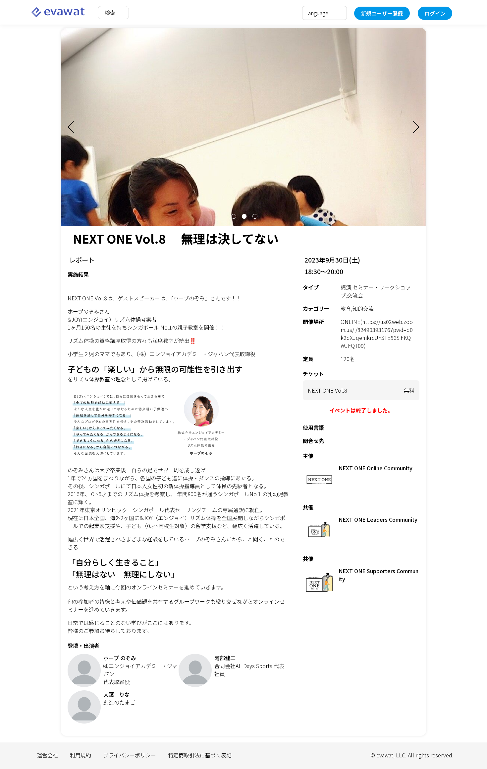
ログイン (435, 13)
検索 (110, 13)
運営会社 (47, 755)
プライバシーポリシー (129, 755)
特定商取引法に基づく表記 (200, 755)
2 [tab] (243, 216)
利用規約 (80, 755)
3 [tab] (254, 216)
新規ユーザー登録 (382, 13)
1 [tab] (233, 216)
